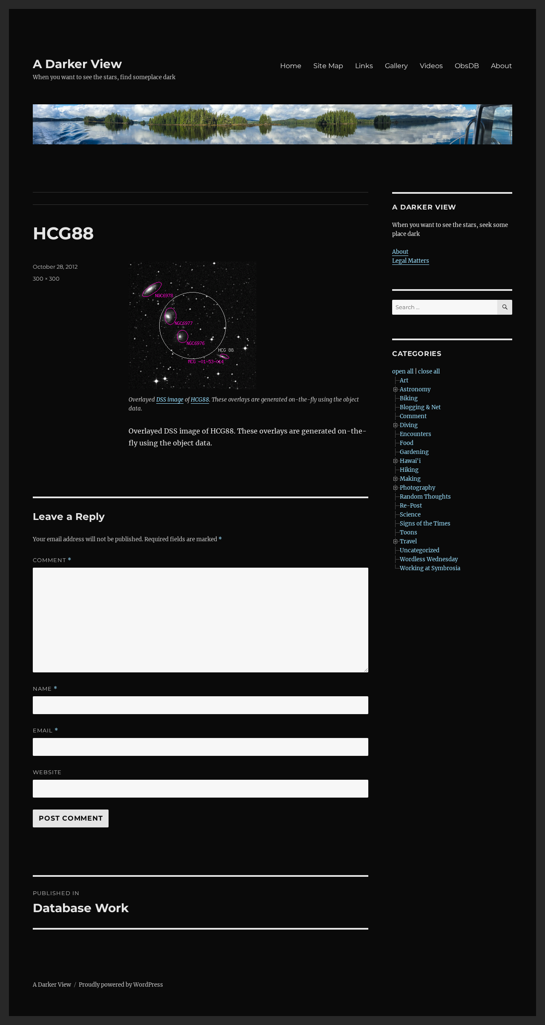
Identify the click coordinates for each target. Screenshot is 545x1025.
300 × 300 (46, 278)
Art (404, 380)
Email (45, 730)
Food (406, 443)
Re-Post (411, 505)
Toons (408, 532)
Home (290, 66)
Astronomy (415, 389)
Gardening (414, 452)
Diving (409, 425)
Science (410, 514)
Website (47, 772)
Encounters (415, 434)
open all (402, 371)
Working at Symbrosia (430, 568)
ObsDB (467, 66)
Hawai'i (410, 461)
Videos (431, 66)
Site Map (328, 66)
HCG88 (200, 399)
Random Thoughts (425, 496)
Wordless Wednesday (429, 559)
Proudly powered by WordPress (121, 984)
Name (45, 688)
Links (364, 66)
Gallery (396, 66)
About (501, 66)
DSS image (170, 399)
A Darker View (77, 64)
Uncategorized (419, 550)
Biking (409, 398)
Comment (52, 560)
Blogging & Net (420, 407)
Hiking (409, 470)
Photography (417, 487)
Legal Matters (410, 260)
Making (410, 478)
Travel (408, 541)
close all (429, 371)
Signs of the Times (425, 523)
